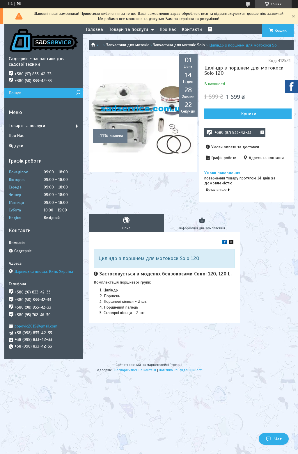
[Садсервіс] (44, 40)
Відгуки (16, 145)
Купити (248, 114)
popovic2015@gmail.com (36, 326)
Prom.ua (176, 365)
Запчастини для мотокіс (127, 44)
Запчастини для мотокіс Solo (179, 44)
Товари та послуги (128, 29)
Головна (94, 29)
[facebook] (224, 243)
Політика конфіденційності (181, 370)
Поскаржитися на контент (135, 370)
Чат (278, 439)
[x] (231, 243)
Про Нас (168, 29)
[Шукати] (78, 93)
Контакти (192, 29)
